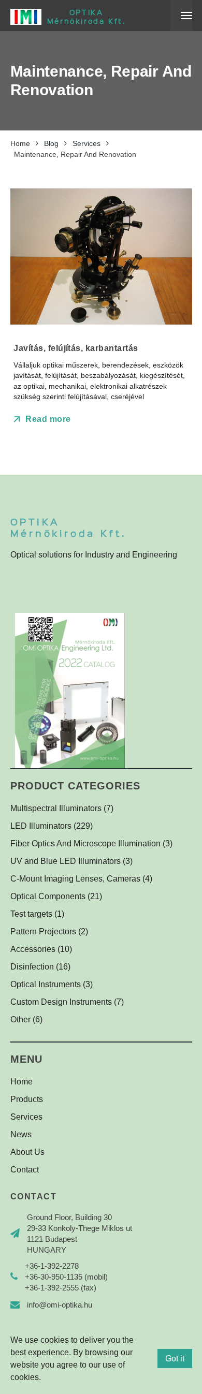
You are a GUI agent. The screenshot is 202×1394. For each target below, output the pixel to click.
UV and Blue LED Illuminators (65, 861)
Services (26, 1116)
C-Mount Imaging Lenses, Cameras (75, 878)
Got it (174, 1358)
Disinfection (32, 966)
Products (26, 1099)
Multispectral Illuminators (56, 808)
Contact (24, 1169)
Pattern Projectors (43, 931)
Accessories (32, 949)
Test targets (31, 913)
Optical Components (47, 896)
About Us (27, 1152)
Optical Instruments (45, 984)
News (21, 1134)
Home (21, 1081)
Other (20, 1019)
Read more (46, 419)
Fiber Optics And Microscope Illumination (85, 843)
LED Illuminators (40, 825)
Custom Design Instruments (61, 1001)
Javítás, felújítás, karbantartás (75, 348)
